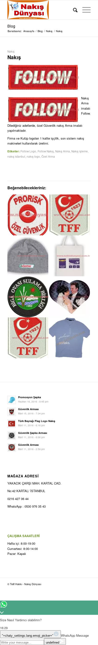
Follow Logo (28, 151)
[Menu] (84, 9)
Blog (11, 26)
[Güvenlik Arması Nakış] (27, 214)
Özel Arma (48, 156)
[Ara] (73, 9)
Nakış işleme (79, 151)
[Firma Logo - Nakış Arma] (43, 77)
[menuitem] (73, 9)
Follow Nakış (46, 151)
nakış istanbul (16, 156)
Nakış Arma (62, 151)
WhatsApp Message (75, 635)
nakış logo (33, 156)
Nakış (11, 51)
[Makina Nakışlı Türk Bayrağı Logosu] (69, 255)
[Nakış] (69, 214)
